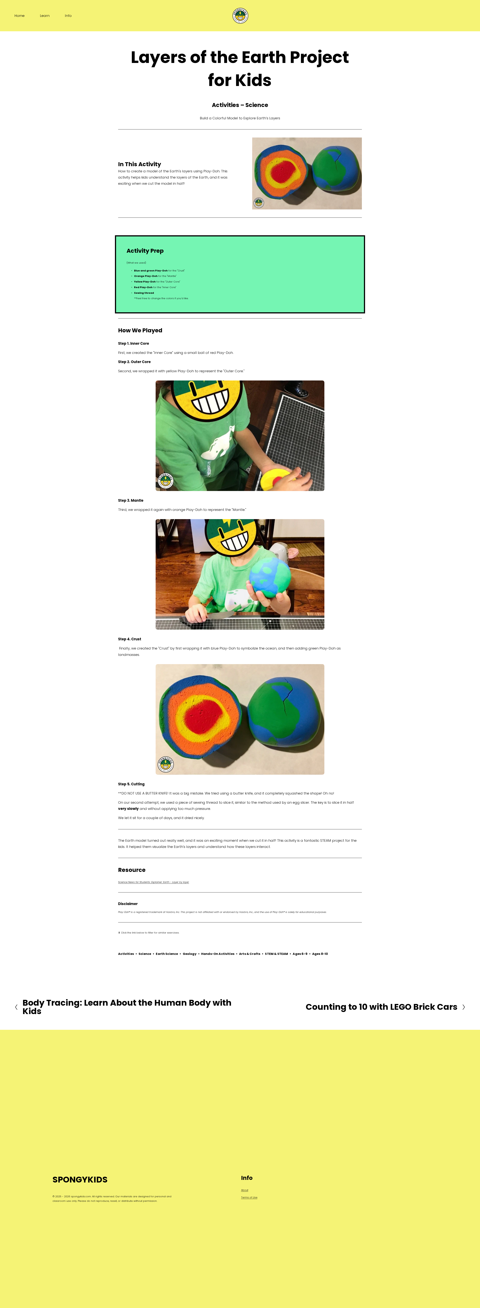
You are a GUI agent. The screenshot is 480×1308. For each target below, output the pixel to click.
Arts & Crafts (249, 954)
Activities (126, 954)
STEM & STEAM (276, 954)
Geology (189, 954)
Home (19, 15)
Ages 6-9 (300, 954)
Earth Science (167, 954)
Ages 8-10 (320, 954)
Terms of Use (249, 1197)
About (244, 1190)
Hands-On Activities (217, 954)
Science (145, 954)
